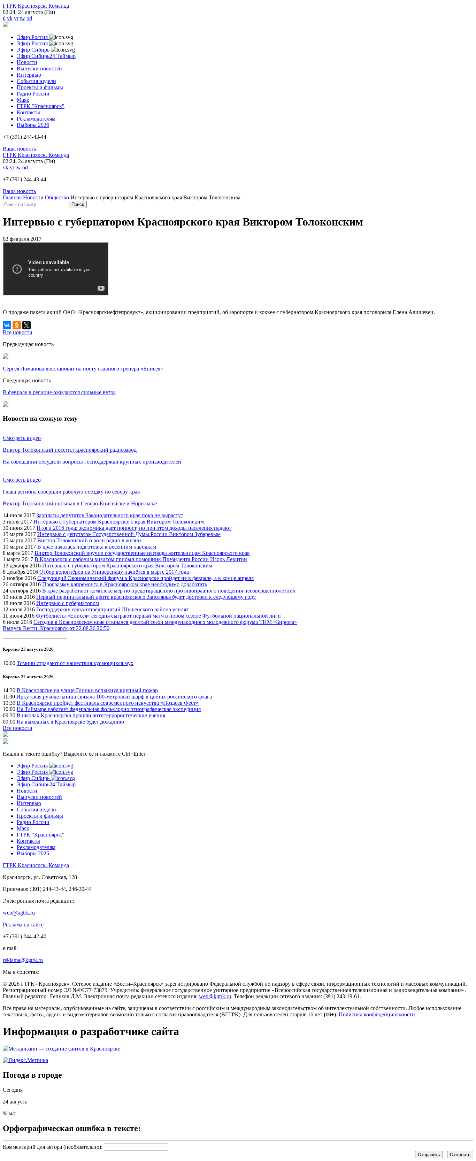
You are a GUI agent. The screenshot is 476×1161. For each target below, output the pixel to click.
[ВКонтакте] (7, 325)
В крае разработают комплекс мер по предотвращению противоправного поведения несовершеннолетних (168, 591)
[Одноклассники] (17, 325)
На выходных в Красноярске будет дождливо (70, 722)
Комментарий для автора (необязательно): (52, 1147)
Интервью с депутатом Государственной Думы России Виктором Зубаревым (129, 534)
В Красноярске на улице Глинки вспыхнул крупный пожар (87, 690)
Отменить (460, 1154)
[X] (26, 325)
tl (4, 18)
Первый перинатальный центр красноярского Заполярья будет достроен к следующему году (146, 597)
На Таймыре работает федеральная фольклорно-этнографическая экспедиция (109, 709)
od (29, 18)
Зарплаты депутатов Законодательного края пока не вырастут (109, 515)
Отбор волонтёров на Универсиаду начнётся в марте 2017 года (114, 572)
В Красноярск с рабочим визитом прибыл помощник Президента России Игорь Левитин (140, 559)
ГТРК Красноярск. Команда (36, 6)
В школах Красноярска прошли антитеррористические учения (91, 715)
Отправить (429, 1154)
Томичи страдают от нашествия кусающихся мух (75, 663)
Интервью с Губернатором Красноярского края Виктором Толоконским (118, 522)
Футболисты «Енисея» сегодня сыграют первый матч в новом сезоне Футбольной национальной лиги (158, 616)
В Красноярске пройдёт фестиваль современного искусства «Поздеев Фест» (108, 703)
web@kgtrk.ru (19, 913)
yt (16, 18)
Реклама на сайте (23, 924)
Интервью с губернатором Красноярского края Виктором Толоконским (127, 565)
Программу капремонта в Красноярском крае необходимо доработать (124, 584)
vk (10, 18)
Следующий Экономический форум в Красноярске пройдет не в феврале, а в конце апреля (145, 578)
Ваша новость (19, 149)
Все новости (17, 728)
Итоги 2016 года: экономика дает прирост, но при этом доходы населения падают (134, 528)
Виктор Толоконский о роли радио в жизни (89, 540)
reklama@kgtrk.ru (23, 960)
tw (22, 18)
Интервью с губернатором (67, 603)
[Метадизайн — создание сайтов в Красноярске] (61, 1049)
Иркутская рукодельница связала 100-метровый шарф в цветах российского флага (114, 697)
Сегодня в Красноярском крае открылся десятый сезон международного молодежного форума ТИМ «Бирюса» (165, 622)
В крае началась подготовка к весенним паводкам (96, 547)
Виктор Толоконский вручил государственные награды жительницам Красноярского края (141, 553)
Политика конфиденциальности (377, 1014)
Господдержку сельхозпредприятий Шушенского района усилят (112, 609)
